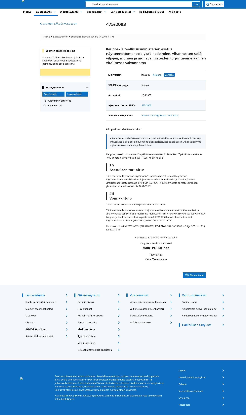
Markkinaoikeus (86, 329)
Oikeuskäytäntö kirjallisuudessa (95, 349)
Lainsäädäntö (44, 11)
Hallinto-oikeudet (87, 322)
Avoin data (175, 11)
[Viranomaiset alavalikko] (105, 12)
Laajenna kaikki (74, 94)
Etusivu (27, 11)
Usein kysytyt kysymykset (192, 377)
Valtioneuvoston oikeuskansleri (147, 308)
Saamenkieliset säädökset (39, 336)
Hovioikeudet (85, 308)
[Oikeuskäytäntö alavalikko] (81, 12)
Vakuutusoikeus (86, 343)
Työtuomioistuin (87, 336)
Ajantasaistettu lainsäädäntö (40, 302)
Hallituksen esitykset (151, 11)
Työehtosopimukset (140, 322)
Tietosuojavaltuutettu (141, 315)
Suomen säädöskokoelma (60, 23)
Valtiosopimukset (121, 11)
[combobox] (139, 4)
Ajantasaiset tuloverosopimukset (199, 308)
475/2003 (146, 105)
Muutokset (31, 315)
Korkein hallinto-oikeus (90, 315)
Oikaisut (29, 322)
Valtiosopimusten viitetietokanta (199, 315)
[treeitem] (65, 100)
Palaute (183, 384)
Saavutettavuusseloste (191, 391)
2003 (104, 36)
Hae (196, 4)
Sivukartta (184, 397)
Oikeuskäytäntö (69, 11)
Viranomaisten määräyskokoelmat (148, 302)
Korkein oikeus (86, 302)
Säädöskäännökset (35, 329)
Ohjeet (182, 370)
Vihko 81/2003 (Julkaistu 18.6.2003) (160, 115)
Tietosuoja (184, 404)
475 (112, 36)
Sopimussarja (189, 302)
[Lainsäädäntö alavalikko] (54, 12)
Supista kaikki (50, 94)
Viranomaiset (94, 11)
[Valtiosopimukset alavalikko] (134, 12)
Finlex (47, 36)
